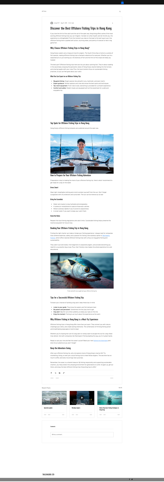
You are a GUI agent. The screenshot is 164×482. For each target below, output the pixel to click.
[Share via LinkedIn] (59, 373)
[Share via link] (64, 373)
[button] (122, 2)
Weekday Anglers (76, 408)
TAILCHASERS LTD (48, 474)
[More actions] (113, 23)
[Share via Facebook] (51, 373)
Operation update (48, 408)
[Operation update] (54, 398)
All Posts (44, 11)
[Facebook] (129, 479)
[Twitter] (132, 479)
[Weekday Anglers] (82, 398)
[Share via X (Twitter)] (55, 373)
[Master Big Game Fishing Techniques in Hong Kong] (109, 398)
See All (120, 387)
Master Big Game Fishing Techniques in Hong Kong (109, 409)
